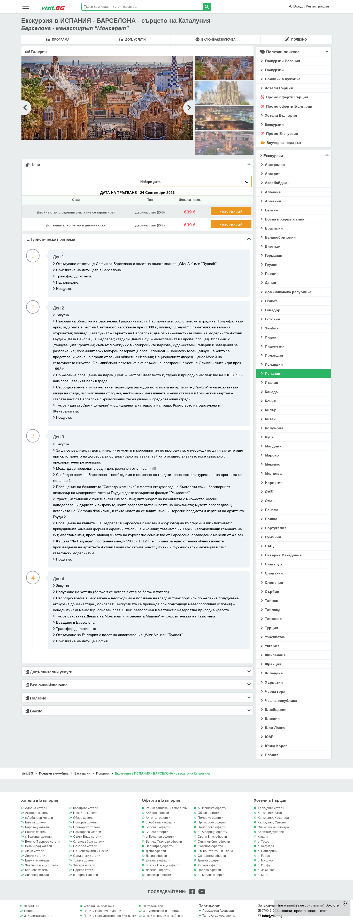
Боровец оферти (158, 827)
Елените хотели (37, 860)
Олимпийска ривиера (273, 827)
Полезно (298, 39)
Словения (273, 582)
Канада (271, 392)
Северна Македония (283, 555)
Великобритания (280, 237)
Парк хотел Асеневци (218, 910)
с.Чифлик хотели (85, 875)
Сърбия (271, 592)
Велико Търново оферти (164, 841)
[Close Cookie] (344, 903)
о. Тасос (263, 841)
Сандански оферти (212, 856)
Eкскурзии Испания (282, 61)
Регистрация (317, 6)
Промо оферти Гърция (286, 97)
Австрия (272, 174)
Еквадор (272, 310)
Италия (271, 382)
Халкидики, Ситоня (272, 822)
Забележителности (38, 916)
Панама (271, 510)
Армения (272, 201)
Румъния (272, 537)
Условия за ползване (98, 906)
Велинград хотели (38, 846)
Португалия (275, 528)
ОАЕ (268, 492)
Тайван (271, 601)
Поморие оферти (210, 818)
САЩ (269, 546)
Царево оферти (209, 870)
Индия (270, 337)
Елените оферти (158, 860)
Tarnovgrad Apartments (218, 915)
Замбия (271, 328)
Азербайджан (276, 183)
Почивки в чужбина (282, 79)
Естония (272, 319)
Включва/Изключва (218, 39)
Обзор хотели (83, 818)
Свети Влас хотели (87, 836)
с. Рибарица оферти (213, 832)
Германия (273, 255)
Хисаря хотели (84, 865)
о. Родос (264, 856)
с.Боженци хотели (38, 836)
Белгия (271, 210)
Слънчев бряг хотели (88, 841)
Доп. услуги (135, 39)
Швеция (272, 719)
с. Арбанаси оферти (160, 822)
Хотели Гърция (278, 88)
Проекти (30, 911)
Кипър (270, 410)
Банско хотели (36, 832)
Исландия (273, 364)
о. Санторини (268, 851)
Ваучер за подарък (283, 143)
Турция (271, 628)
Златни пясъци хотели (41, 865)
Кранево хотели (37, 870)
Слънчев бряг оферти (214, 841)
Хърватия (273, 682)
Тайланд (272, 610)
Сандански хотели (86, 856)
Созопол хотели (85, 846)
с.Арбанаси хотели (39, 818)
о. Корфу (264, 865)
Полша (270, 519)
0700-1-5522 (270, 910)
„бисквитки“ (314, 905)
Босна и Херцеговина (284, 219)
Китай (270, 419)
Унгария (271, 646)
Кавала (263, 836)
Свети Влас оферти (212, 836)
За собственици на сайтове (163, 916)
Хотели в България (39, 800)
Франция (272, 664)
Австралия (274, 165)
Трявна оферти (209, 860)
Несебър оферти (158, 875)
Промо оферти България (288, 106)
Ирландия (273, 355)
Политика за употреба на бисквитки (109, 916)
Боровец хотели (37, 827)
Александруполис (271, 832)
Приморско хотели (87, 827)
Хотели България (280, 115)
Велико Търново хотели (42, 841)
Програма (60, 39)
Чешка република (280, 700)
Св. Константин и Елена (91, 851)
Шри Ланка (274, 728)
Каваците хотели (85, 808)
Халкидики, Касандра (273, 818)
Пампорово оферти (212, 827)
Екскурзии (274, 124)
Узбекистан (274, 637)
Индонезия (274, 346)
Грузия (270, 264)
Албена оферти (157, 813)
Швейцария (275, 710)
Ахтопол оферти (158, 818)
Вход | (298, 6)
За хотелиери (153, 906)
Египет (270, 301)
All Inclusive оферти (212, 808)
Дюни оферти (156, 851)
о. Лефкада (266, 846)
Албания (272, 192)
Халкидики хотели (271, 808)
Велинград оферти (160, 846)
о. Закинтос (266, 870)
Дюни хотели (34, 851)
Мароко (271, 455)
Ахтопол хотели (37, 813)
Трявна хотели (84, 860)
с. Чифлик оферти (211, 875)
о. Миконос (266, 860)
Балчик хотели (36, 822)
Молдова (273, 473)
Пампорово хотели (87, 832)
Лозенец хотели (37, 875)
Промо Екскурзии (281, 133)
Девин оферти (156, 856)
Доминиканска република (287, 292)
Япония (271, 755)
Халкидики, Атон (270, 813)
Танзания (273, 619)
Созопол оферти (210, 846)
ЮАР (268, 737)
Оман (269, 501)
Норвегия (273, 483)
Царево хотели (84, 870)
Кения (270, 401)
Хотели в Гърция (270, 800)
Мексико (272, 464)
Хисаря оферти (209, 865)
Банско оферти (157, 832)
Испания (272, 373)
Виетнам (272, 246)
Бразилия (273, 228)
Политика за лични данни (102, 911)
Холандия (273, 673)
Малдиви (273, 446)
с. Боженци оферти (160, 836)
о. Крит (263, 875)
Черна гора (274, 691)
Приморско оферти (212, 822)
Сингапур (273, 564)
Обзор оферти (208, 813)
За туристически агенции (161, 911)
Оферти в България (161, 800)
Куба (269, 437)
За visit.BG (31, 906)
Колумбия (273, 428)
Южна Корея (275, 746)
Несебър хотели (85, 813)
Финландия (275, 655)
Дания (270, 283)
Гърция (271, 273)
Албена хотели (36, 808)
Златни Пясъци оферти (163, 865)
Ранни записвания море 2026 (167, 808)
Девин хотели (35, 856)
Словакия (273, 573)
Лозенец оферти (158, 870)
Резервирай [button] (231, 211)
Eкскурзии (274, 70)
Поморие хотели (85, 822)
